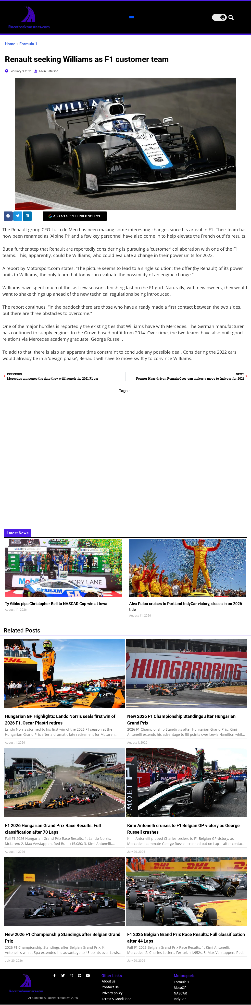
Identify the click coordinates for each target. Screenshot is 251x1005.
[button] (132, 17)
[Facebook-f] (54, 975)
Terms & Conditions (116, 999)
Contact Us (110, 987)
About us (108, 981)
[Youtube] (88, 975)
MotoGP (180, 988)
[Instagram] (71, 975)
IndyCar (180, 999)
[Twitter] (63, 975)
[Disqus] (125, 458)
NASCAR (180, 993)
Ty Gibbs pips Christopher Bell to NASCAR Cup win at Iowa (56, 603)
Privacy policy (112, 993)
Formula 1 (28, 44)
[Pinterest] (79, 975)
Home (10, 44)
